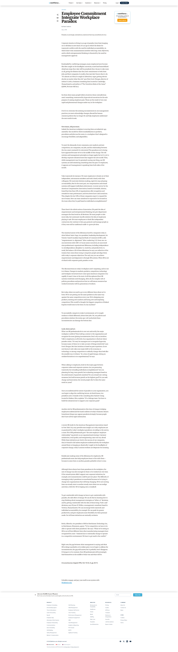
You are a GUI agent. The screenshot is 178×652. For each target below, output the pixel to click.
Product (71, 3)
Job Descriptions (109, 621)
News (121, 610)
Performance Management (74, 615)
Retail (91, 614)
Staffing (92, 616)
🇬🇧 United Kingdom (66, 644)
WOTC (70, 630)
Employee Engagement (74, 617)
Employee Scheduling (52, 605)
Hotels (91, 611)
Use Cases (78, 3)
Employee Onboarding (52, 622)
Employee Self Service (73, 610)
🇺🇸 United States (50, 644)
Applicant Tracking (72, 632)
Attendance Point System (53, 620)
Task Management (72, 622)
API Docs (107, 610)
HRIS (69, 620)
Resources (96, 3)
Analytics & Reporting (73, 625)
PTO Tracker (71, 627)
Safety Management (52, 632)
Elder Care (92, 619)
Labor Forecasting (51, 612)
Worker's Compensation (52, 635)
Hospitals (92, 621)
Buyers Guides (109, 624)
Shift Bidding (50, 630)
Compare (107, 612)
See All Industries (94, 624)
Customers (88, 3)
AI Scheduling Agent (52, 607)
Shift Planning (71, 605)
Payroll (48, 615)
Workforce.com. (67, 583)
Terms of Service (74, 646)
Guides (107, 607)
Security (107, 619)
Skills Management (73, 607)
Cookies (122, 617)
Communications (51, 625)
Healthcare (92, 609)
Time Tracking (71, 612)
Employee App (50, 617)
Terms (122, 622)
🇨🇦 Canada (58, 644)
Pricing (104, 3)
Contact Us (123, 607)
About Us (122, 605)
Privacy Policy (123, 620)
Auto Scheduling (51, 627)
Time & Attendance (51, 610)
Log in (117, 3)
